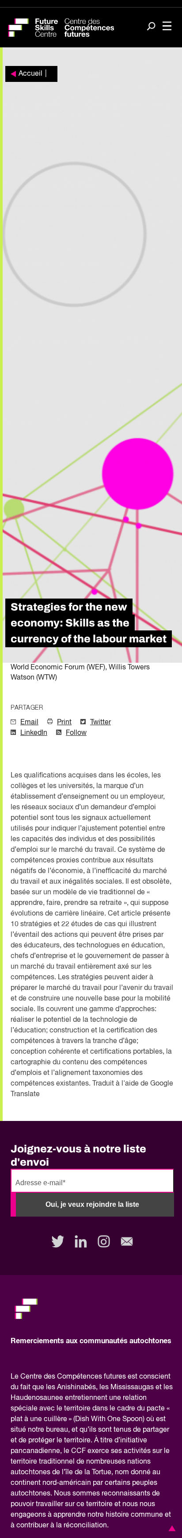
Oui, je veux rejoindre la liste (92, 1204)
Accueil (30, 73)
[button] (170, 1528)
